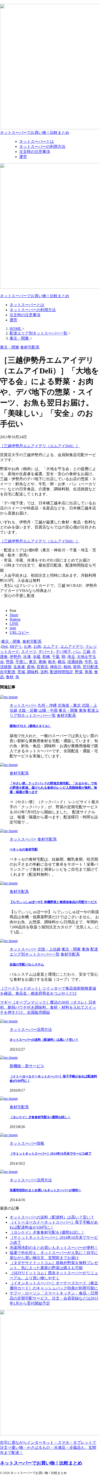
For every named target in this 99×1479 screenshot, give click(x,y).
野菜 (79, 672)
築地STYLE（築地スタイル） (30, 726)
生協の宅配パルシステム (27, 964)
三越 (86, 652)
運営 (13, 320)
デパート (46, 652)
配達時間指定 (61, 672)
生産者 (19, 667)
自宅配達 (7, 672)
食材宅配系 (32, 641)
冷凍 (27, 657)
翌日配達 (90, 667)
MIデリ (16, 646)
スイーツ (29, 652)
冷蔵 (36, 657)
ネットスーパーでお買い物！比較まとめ (34, 132)
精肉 (67, 667)
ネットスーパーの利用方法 (33, 310)
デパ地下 (63, 652)
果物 (42, 662)
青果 (88, 672)
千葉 (56, 657)
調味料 (32, 672)
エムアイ (50, 646)
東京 (33, 662)
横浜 (61, 662)
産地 (31, 667)
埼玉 (71, 657)
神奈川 (56, 667)
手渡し (21, 662)
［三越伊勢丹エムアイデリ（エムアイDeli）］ (40, 446)
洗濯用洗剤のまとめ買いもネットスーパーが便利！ (45, 1190)
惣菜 (9, 662)
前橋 (46, 657)
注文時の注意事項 (25, 315)
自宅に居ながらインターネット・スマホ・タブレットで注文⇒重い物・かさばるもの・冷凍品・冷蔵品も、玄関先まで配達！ (48, 1447)
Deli (4, 646)
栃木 (52, 662)
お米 (27, 646)
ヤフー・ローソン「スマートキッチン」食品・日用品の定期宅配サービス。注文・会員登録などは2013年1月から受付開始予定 (54, 1298)
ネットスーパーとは (27, 305)
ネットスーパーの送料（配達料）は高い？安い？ (44, 1039)
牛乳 (88, 662)
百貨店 (42, 667)
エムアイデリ (71, 646)
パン (77, 652)
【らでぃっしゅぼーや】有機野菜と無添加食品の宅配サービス (53, 902)
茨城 (21, 672)
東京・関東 (10, 641)
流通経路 (75, 662)
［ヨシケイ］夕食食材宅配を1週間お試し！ (40, 1117)
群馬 (77, 667)
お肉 (37, 646)
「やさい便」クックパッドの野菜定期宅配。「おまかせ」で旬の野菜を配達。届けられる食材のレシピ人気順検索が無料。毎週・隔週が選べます (53, 787)
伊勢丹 (15, 657)
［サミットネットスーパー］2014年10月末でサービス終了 (51, 1153)
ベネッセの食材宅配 (24, 849)
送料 (44, 672)
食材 (9, 677)
